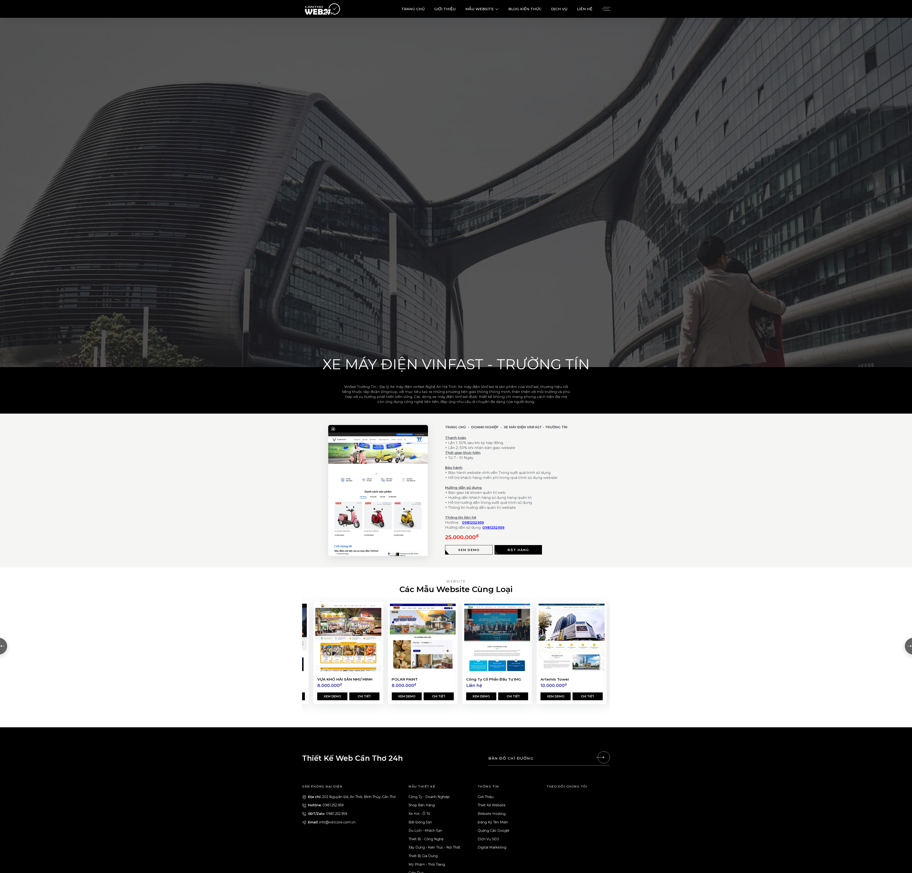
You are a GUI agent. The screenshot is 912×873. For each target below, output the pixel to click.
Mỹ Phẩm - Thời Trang (426, 864)
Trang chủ (455, 427)
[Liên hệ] (604, 757)
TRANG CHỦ (413, 9)
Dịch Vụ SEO (488, 839)
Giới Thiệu (486, 797)
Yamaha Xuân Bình (558, 679)
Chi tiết (364, 696)
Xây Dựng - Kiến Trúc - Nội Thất (434, 847)
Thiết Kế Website (492, 805)
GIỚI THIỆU (445, 9)
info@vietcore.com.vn (331, 822)
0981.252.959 (325, 805)
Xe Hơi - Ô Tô (419, 814)
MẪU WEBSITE (479, 9)
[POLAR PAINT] (348, 637)
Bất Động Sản (420, 822)
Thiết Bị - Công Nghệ (425, 839)
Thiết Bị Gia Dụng (423, 856)
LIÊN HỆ (584, 9)
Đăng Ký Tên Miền (493, 822)
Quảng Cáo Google (493, 830)
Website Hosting (492, 814)
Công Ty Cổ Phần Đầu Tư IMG (419, 679)
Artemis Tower (480, 679)
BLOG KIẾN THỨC (525, 9)
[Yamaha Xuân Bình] (571, 637)
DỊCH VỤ (559, 9)
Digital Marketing (492, 847)
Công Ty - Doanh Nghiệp (429, 797)
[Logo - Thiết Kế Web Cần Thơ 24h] (322, 9)
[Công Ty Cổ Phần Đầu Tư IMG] (422, 637)
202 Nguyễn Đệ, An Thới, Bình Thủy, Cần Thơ (351, 797)
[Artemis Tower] (497, 637)
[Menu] (605, 9)
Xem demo (332, 696)
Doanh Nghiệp (485, 427)
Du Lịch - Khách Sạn (425, 830)
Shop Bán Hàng (421, 805)
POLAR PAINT (330, 679)
